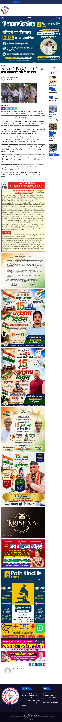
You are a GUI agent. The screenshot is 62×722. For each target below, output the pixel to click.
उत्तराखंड (51, 87)
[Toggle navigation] (29, 18)
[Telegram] (11, 108)
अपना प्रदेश (52, 83)
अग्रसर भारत (33, 714)
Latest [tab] (55, 67)
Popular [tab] (55, 73)
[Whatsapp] (15, 108)
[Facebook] (3, 108)
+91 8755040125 (51, 698)
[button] (56, 18)
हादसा (57, 155)
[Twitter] (7, 108)
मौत (54, 155)
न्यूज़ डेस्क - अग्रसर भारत (14, 77)
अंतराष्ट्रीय (3, 65)
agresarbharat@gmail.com (50, 702)
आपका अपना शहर (52, 85)
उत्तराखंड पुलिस (52, 136)
